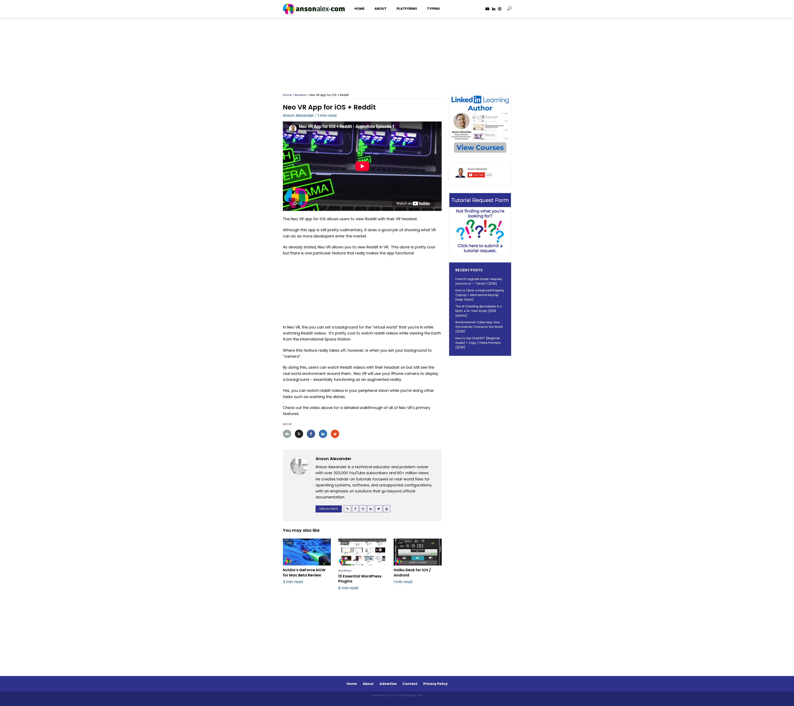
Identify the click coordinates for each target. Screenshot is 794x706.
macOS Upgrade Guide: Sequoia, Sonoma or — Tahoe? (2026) (478, 281)
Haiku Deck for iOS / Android (412, 572)
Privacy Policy (435, 683)
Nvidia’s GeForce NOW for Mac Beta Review (304, 572)
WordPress (345, 570)
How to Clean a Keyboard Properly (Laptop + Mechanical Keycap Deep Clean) (479, 295)
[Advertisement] (397, 59)
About (380, 8)
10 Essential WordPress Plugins (359, 579)
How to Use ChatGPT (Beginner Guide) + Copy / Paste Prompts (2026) (478, 342)
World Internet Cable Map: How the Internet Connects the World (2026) (479, 326)
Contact (409, 683)
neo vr (287, 424)
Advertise (388, 683)
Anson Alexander (298, 115)
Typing (433, 8)
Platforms (407, 8)
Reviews (300, 95)
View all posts (328, 509)
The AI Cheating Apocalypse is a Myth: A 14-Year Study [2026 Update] (478, 311)
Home (359, 8)
